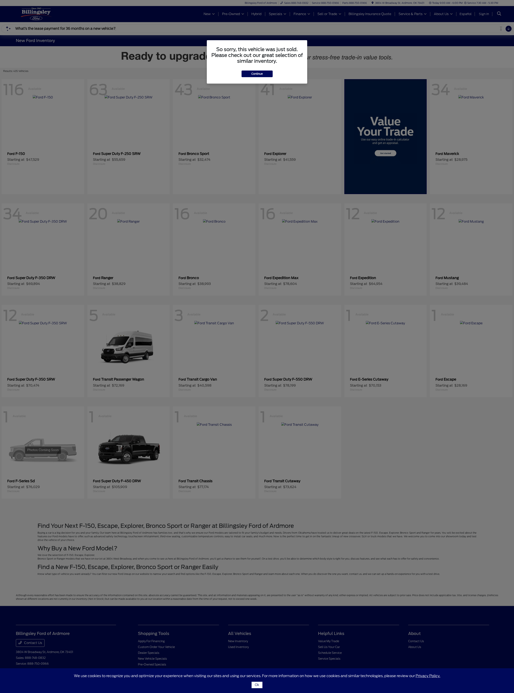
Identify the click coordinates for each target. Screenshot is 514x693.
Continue (257, 73)
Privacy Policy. (428, 676)
